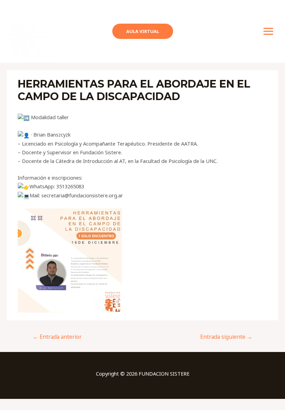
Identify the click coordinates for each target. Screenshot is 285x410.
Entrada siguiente (226, 337)
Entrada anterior (57, 337)
